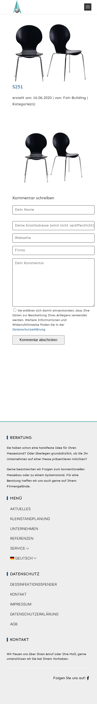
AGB (13, 624)
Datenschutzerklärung (28, 329)
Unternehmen (24, 528)
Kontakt (18, 594)
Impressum (20, 604)
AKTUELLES (20, 509)
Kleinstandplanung (30, 518)
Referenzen (21, 538)
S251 (17, 87)
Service (17, 548)
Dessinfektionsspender (33, 584)
